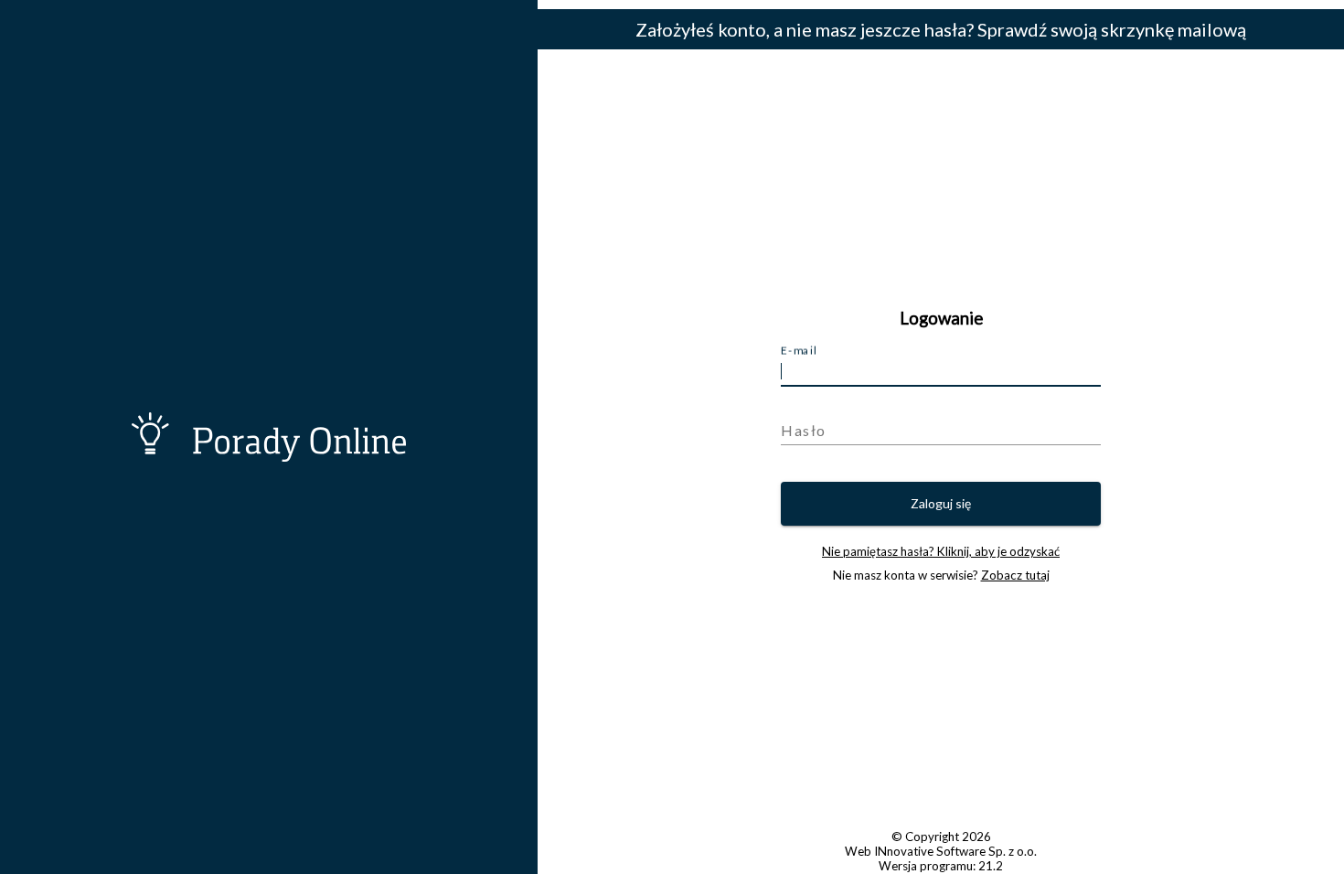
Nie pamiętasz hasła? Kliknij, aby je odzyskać (941, 551)
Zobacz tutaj (1015, 575)
